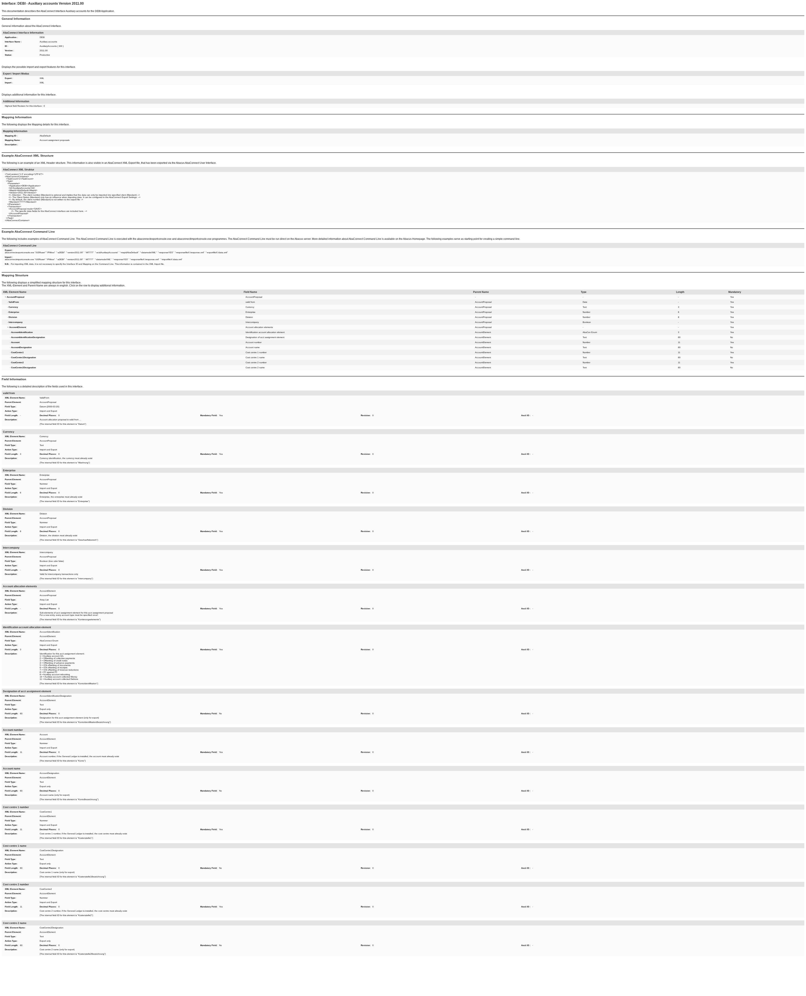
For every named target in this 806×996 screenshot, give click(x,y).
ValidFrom (44, 398)
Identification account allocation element (265, 332)
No (731, 337)
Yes (732, 297)
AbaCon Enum (590, 332)
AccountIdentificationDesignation (56, 696)
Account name (253, 347)
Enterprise (250, 312)
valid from (250, 302)
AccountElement (483, 332)
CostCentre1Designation (51, 850)
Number (586, 312)
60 (679, 337)
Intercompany (252, 322)
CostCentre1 (46, 812)
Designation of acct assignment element (265, 337)
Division (249, 317)
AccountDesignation (49, 773)
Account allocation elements (259, 327)
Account (44, 734)
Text (585, 307)
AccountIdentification (50, 632)
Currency (250, 307)
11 (679, 342)
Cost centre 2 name (255, 367)
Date (585, 302)
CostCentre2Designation (51, 928)
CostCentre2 (46, 889)
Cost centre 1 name (255, 357)
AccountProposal (254, 297)
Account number (254, 342)
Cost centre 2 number (256, 362)
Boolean (587, 322)
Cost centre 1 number (256, 352)
